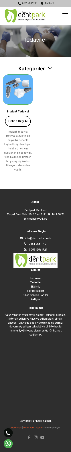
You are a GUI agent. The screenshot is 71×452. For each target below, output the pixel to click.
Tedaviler (35, 282)
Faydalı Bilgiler (35, 290)
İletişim (35, 299)
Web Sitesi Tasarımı (33, 427)
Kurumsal (35, 278)
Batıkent (49, 3)
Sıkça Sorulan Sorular (35, 295)
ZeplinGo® (16, 427)
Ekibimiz (35, 286)
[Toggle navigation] (65, 13)
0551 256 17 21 (30, 3)
